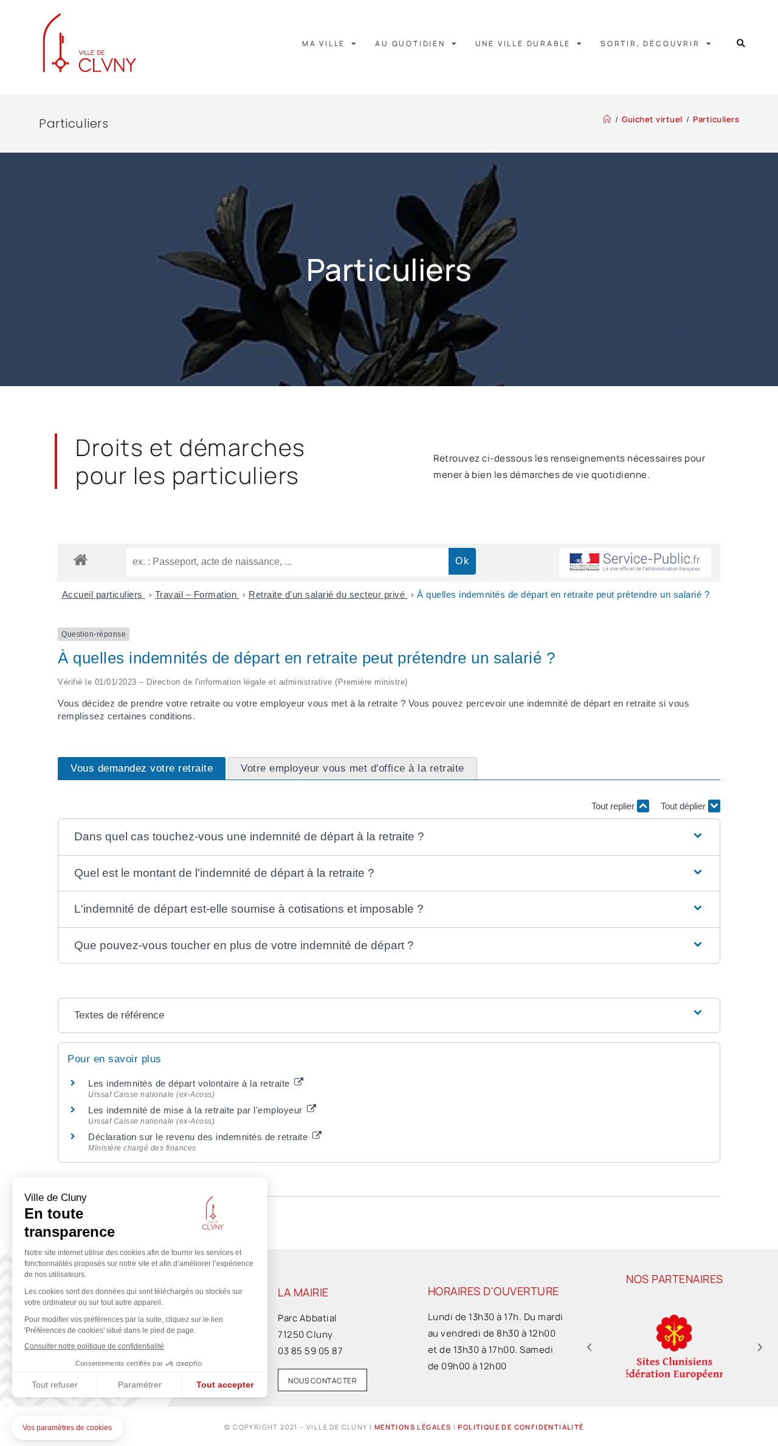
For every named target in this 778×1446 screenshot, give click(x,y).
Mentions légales (412, 1426)
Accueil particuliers (104, 594)
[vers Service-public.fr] (635, 563)
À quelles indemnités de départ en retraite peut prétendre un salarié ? (563, 594)
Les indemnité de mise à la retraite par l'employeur (196, 1110)
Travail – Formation (197, 594)
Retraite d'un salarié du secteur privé (328, 594)
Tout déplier (684, 806)
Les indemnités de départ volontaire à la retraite (190, 1083)
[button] (741, 43)
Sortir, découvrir (650, 43)
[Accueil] (607, 119)
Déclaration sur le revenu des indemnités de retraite (199, 1137)
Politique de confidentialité (521, 1426)
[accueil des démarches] (80, 559)
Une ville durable (523, 43)
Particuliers (716, 119)
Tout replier (614, 806)
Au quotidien (410, 43)
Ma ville (323, 43)
